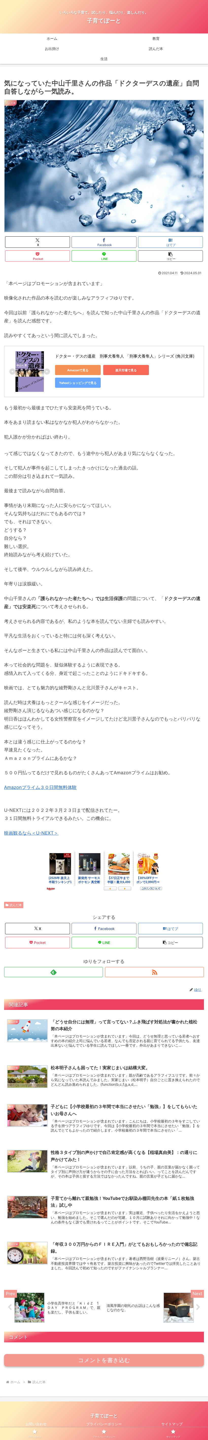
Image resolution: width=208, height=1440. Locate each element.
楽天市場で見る (126, 370)
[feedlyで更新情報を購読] (53, 972)
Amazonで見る (78, 370)
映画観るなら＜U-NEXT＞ (31, 833)
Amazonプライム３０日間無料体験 (40, 787)
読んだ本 (16, 905)
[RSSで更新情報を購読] (154, 972)
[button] (170, 256)
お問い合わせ (36, 1424)
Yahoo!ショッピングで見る (78, 383)
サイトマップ (172, 1424)
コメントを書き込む (104, 1360)
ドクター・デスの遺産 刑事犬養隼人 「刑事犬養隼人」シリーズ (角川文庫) (125, 356)
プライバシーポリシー (104, 1424)
